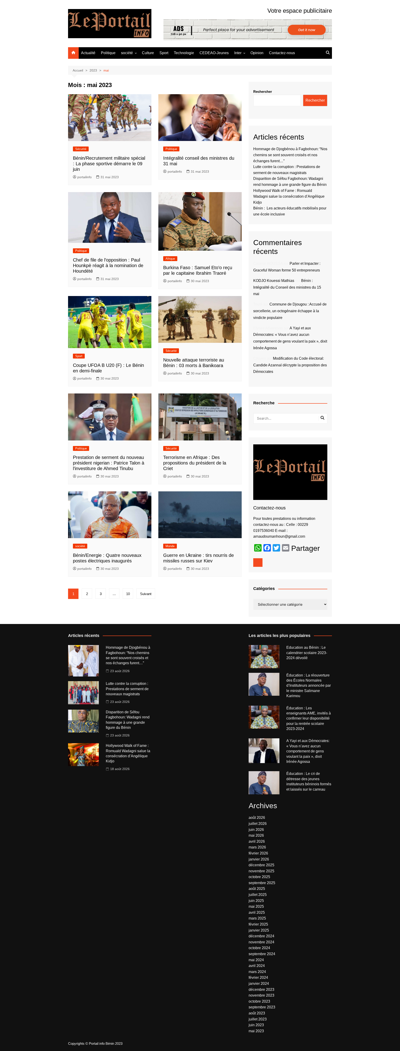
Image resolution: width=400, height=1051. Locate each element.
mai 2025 (256, 906)
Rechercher (262, 92)
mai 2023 (256, 1031)
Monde (170, 546)
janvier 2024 (259, 984)
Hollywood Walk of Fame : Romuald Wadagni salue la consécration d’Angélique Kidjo (289, 196)
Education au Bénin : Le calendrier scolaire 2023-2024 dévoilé (306, 653)
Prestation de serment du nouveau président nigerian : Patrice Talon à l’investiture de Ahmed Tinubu (108, 463)
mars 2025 (257, 918)
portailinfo (84, 177)
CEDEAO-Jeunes (214, 53)
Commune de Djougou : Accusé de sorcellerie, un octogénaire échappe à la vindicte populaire (290, 311)
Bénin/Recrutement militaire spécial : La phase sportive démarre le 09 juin (109, 164)
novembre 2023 (261, 995)
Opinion (256, 53)
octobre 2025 (259, 877)
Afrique (170, 258)
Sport (163, 53)
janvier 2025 (259, 930)
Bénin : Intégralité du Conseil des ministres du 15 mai (287, 287)
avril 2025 (257, 912)
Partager (305, 548)
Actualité (88, 53)
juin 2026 (256, 830)
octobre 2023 (259, 1001)
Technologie (184, 53)
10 (128, 594)
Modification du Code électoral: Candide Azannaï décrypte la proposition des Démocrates (290, 365)
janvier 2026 (259, 859)
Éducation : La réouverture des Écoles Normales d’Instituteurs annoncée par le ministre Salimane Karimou (308, 685)
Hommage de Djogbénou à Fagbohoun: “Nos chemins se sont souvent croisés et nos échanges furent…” (290, 155)
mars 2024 (257, 972)
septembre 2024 (262, 954)
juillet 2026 (258, 824)
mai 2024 (256, 960)
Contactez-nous (282, 53)
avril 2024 (257, 966)
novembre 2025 (261, 871)
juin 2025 (256, 901)
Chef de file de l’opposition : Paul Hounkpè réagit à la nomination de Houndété (108, 265)
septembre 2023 (262, 1007)
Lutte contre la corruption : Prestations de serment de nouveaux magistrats (127, 689)
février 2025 (258, 924)
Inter (237, 53)
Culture (148, 53)
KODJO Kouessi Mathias (273, 281)
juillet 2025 (258, 895)
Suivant (145, 594)
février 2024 (258, 977)
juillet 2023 (258, 1019)
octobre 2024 (259, 948)
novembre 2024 (261, 942)
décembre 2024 (261, 936)
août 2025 (257, 889)
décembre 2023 (261, 990)
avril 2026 (257, 841)
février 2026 (258, 853)
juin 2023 (256, 1025)
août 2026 (257, 818)
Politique (108, 53)
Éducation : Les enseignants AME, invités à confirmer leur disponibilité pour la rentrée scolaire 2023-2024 (308, 718)
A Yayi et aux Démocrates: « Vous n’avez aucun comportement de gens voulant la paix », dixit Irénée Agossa (307, 751)
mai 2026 (256, 835)
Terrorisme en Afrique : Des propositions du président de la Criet (194, 463)
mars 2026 (257, 847)
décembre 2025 (261, 865)
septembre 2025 (262, 883)
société (127, 53)
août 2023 (257, 1013)
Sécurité (80, 149)
